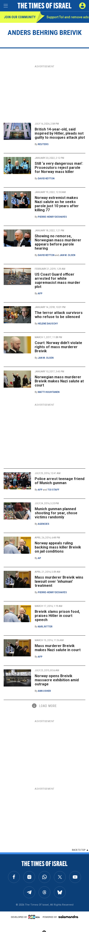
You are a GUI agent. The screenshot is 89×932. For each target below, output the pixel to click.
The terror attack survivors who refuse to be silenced (59, 315)
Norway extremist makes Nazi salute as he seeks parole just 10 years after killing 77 (57, 204)
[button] (82, 6)
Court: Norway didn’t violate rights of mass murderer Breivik (58, 347)
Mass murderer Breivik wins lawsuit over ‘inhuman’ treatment (59, 581)
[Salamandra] (68, 916)
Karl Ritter (45, 626)
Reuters (43, 144)
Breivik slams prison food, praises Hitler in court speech (57, 615)
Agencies (43, 524)
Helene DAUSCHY (48, 323)
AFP (40, 293)
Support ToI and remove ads (68, 17)
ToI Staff (53, 489)
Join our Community (20, 17)
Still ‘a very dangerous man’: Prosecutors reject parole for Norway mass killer (59, 167)
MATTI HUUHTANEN (49, 392)
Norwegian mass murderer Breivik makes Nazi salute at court (59, 381)
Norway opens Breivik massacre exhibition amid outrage (57, 680)
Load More (48, 706)
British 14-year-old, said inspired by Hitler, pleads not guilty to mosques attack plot (60, 133)
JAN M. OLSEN (67, 255)
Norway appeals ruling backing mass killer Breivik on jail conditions (58, 547)
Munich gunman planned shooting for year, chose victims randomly (56, 513)
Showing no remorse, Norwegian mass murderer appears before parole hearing (58, 242)
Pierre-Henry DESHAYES (52, 217)
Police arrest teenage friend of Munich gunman (59, 481)
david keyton (46, 178)
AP (39, 558)
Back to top (78, 850)
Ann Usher (44, 691)
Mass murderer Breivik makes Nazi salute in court (58, 648)
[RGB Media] (35, 917)
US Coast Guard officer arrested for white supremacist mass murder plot (57, 280)
